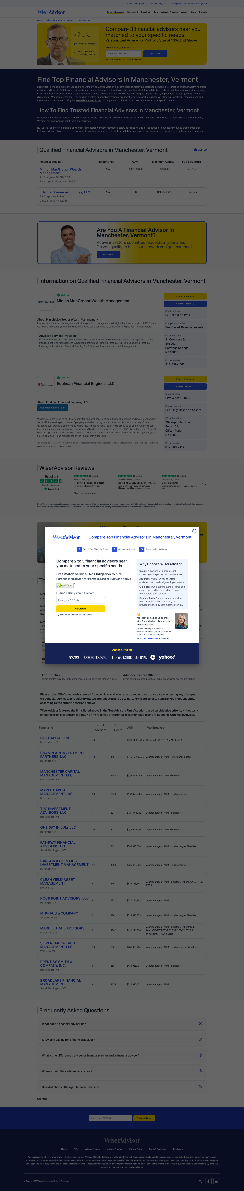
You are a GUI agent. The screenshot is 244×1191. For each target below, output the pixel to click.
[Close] (194, 531)
